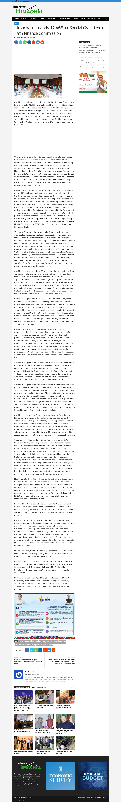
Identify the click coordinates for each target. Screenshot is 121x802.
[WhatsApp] (25, 42)
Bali (40, 641)
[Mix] (42, 42)
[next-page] (74, 687)
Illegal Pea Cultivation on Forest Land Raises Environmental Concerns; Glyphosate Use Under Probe (92, 67)
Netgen (23, 800)
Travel (42, 18)
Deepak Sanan (62, 641)
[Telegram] (38, 42)
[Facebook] (16, 42)
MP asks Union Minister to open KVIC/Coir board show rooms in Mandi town (28, 662)
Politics (23, 18)
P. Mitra (63, 643)
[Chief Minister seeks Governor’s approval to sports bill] (44, 721)
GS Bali (47, 643)
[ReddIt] (33, 42)
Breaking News (60, 728)
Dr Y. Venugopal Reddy (20, 643)
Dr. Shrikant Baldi (32, 643)
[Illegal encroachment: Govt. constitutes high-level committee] (65, 721)
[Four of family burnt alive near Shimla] (65, 743)
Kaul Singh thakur (55, 643)
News (17, 18)
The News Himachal (21, 37)
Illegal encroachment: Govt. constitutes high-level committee (64, 732)
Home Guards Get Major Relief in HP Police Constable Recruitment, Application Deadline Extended (92, 51)
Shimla (37, 703)
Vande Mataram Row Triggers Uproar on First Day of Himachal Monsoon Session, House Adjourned (91, 57)
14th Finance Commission (25, 641)
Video (83, 18)
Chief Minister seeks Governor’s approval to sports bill (42, 732)
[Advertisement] (44, 60)
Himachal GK (91, 18)
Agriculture (52, 18)
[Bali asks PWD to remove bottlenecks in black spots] (23, 721)
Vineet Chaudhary (48, 644)
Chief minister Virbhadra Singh (50, 641)
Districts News (65, 18)
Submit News (81, 797)
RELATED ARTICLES (22, 687)
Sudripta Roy (39, 644)
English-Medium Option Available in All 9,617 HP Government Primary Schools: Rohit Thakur (91, 46)
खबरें (99, 18)
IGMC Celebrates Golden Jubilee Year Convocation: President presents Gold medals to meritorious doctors (22, 709)
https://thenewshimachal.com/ (32, 674)
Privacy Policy (90, 797)
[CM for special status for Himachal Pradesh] (44, 743)
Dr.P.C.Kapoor (41, 643)
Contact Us (98, 797)
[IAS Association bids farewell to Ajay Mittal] (44, 697)
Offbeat (76, 18)
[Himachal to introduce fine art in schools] (23, 743)
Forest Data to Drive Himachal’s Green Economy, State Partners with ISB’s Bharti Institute (92, 62)
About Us (104, 797)
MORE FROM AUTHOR (38, 687)
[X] (20, 42)
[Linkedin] (29, 42)
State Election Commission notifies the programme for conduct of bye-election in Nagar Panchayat (61, 662)
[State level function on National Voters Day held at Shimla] (65, 697)
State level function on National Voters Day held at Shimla (64, 707)
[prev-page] (72, 687)
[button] (106, 19)
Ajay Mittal (35, 641)
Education (34, 18)
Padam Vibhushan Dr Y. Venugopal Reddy (25, 644)
